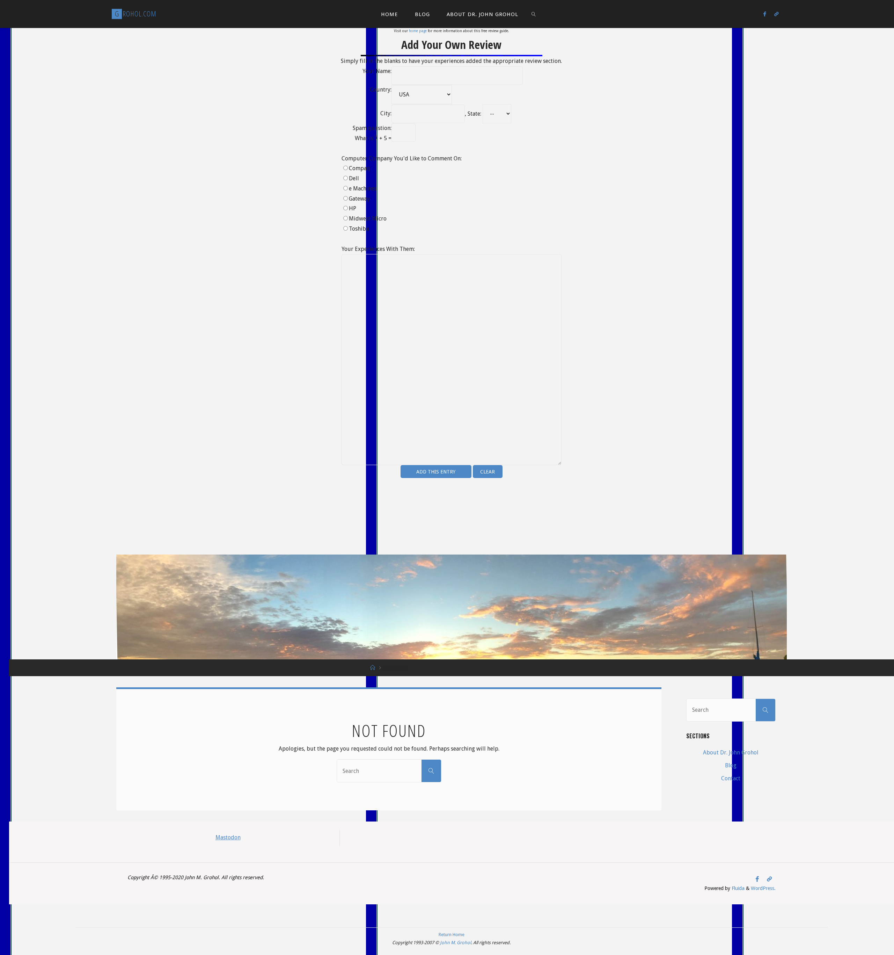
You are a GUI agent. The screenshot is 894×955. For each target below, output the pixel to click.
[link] (534, 14)
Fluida (737, 888)
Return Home (451, 934)
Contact (730, 778)
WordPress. (763, 888)
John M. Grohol (455, 942)
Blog (731, 765)
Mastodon (228, 837)
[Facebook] (765, 14)
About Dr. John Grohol (731, 752)
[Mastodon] (776, 14)
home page (418, 31)
